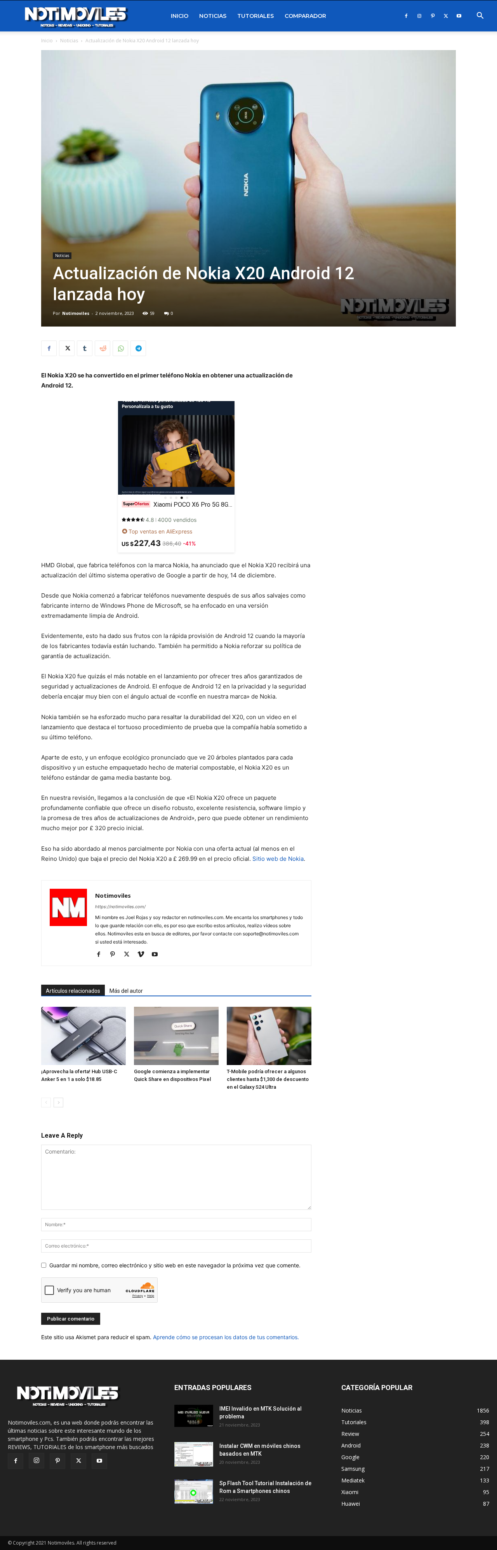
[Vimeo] (143, 954)
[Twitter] (446, 15)
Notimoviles (75, 313)
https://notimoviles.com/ (120, 906)
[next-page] (58, 1102)
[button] (480, 16)
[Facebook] (406, 15)
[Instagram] (419, 15)
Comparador (305, 15)
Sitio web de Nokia (278, 858)
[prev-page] (46, 1102)
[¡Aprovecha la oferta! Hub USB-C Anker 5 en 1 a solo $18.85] (83, 1036)
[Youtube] (459, 15)
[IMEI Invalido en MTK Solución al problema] (193, 1416)
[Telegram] (138, 348)
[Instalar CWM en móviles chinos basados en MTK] (193, 1454)
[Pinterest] (432, 15)
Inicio (179, 15)
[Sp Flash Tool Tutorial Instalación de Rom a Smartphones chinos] (193, 1491)
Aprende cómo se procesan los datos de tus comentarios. (226, 1337)
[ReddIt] (102, 348)
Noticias (212, 15)
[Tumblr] (84, 348)
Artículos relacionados (73, 991)
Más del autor (126, 991)
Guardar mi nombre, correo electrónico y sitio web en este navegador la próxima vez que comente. (175, 1265)
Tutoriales (255, 15)
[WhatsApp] (120, 348)
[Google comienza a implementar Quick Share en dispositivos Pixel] (176, 1036)
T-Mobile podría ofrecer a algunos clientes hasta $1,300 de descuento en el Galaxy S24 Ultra (268, 1079)
